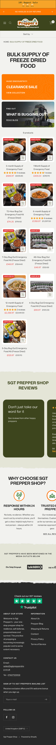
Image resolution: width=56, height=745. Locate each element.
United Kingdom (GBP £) (15, 728)
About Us (35, 618)
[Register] (46, 699)
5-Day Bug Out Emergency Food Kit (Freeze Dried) (14, 350)
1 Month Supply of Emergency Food (41, 167)
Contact (35, 634)
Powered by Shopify (29, 737)
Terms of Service (38, 644)
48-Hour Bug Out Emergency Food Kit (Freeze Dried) (41, 260)
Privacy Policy (37, 639)
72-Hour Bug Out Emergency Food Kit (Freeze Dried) (14, 214)
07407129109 (14, 675)
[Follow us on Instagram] (13, 717)
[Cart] (51, 22)
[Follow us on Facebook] (6, 717)
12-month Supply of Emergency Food (14, 304)
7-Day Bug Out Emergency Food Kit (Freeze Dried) (14, 259)
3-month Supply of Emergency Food (14, 167)
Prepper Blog (37, 623)
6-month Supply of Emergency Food (41, 213)
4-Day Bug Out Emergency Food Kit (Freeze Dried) (41, 304)
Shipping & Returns (40, 628)
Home (6, 42)
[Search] (10, 23)
